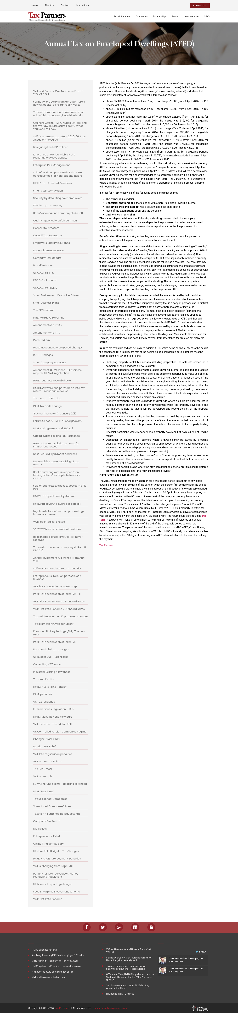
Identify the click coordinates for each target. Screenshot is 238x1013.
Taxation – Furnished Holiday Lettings (56, 814)
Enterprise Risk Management (51, 165)
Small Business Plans (46, 303)
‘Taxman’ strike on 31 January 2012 (54, 413)
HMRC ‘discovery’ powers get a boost (57, 504)
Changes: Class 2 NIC (46, 739)
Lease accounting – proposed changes (58, 347)
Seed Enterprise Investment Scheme (56, 891)
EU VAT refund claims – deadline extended (60, 784)
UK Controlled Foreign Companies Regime (59, 731)
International (82, 5)
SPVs (207, 16)
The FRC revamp (44, 310)
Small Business (122, 16)
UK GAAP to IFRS (43, 273)
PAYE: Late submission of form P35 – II (56, 594)
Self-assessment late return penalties (57, 568)
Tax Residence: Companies (50, 799)
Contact (65, 5)
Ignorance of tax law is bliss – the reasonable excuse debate (54, 156)
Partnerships (160, 16)
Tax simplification (44, 679)
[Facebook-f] (87, 927)
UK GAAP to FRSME (45, 288)
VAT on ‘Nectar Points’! (47, 761)
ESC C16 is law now (45, 280)
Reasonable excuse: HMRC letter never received (58, 538)
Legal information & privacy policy (110, 1008)
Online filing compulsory (48, 844)
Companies (142, 16)
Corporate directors (46, 228)
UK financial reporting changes (52, 884)
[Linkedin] (135, 927)
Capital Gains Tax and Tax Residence (56, 436)
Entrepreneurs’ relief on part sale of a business (57, 577)
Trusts (175, 16)
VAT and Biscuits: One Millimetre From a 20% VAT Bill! (58, 92)
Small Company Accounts (49, 362)
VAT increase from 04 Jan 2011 (52, 724)
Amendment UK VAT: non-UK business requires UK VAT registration (57, 371)
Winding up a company (47, 205)
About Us (49, 5)
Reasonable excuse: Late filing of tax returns (56, 463)
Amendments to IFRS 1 (47, 333)
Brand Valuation (43, 265)
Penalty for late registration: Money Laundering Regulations (55, 875)
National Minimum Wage (48, 250)
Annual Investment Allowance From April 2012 (59, 559)
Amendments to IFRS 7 (47, 325)
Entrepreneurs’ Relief (46, 836)
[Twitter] (103, 927)
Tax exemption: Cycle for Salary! (53, 624)
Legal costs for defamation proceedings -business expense (59, 512)
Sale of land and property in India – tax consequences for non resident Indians (57, 174)
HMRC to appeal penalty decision (54, 496)
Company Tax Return (46, 821)
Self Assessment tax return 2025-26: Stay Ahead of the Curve (59, 138)
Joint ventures (191, 16)
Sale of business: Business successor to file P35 (59, 487)
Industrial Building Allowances (51, 672)
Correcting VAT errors (47, 664)
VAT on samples (43, 776)
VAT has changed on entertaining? (55, 586)
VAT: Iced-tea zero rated (49, 522)
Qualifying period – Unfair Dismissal (55, 220)
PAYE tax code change (47, 406)
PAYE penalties (42, 694)
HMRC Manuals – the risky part (52, 717)
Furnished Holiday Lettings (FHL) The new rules (59, 632)
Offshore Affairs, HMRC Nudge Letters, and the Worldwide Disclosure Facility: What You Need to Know (60, 126)
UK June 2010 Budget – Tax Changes (56, 851)
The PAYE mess (42, 769)
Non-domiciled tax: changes (51, 649)
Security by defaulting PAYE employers (57, 198)
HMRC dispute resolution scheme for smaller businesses (56, 445)
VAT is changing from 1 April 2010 (53, 866)
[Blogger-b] (151, 927)
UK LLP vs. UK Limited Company (52, 183)
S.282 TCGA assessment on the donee (57, 529)
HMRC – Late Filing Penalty (50, 687)
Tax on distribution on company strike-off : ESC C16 (60, 548)
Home (35, 5)
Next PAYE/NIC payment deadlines (55, 454)
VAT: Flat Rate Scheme (47, 899)
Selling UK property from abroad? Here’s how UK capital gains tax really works (59, 103)
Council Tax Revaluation (48, 235)
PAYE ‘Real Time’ (43, 791)
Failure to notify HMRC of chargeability (57, 421)
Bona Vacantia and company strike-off (58, 213)
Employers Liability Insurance (51, 243)
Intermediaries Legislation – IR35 (53, 709)
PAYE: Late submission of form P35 (54, 642)
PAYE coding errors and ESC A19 (53, 428)
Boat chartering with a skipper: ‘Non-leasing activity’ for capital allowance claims (56, 475)
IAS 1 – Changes (43, 355)
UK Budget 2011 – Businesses (50, 657)
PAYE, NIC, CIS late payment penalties (57, 858)
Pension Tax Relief (44, 746)
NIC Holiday (40, 829)
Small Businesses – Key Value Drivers (56, 295)
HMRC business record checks (52, 380)
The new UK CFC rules (47, 398)
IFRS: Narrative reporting (48, 317)
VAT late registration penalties (52, 754)
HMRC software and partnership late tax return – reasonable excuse (59, 389)
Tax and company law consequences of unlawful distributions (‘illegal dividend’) (58, 113)
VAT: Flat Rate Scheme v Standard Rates (59, 601)
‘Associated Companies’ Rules (52, 806)
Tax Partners (106, 545)
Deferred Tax (41, 340)
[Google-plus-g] (119, 927)
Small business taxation (48, 191)
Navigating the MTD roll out (50, 147)
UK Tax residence (44, 702)
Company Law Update (47, 258)
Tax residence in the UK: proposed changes (60, 616)
